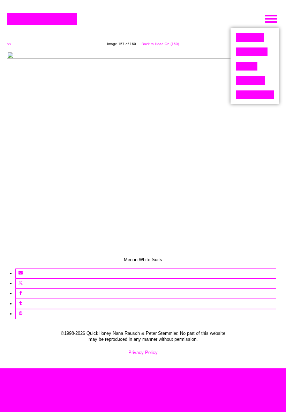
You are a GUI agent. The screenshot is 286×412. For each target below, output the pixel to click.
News (250, 80)
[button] (20, 273)
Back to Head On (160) (160, 44)
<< (9, 44)
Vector (252, 51)
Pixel (250, 37)
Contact (255, 94)
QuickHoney (42, 19)
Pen (246, 66)
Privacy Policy (143, 352)
